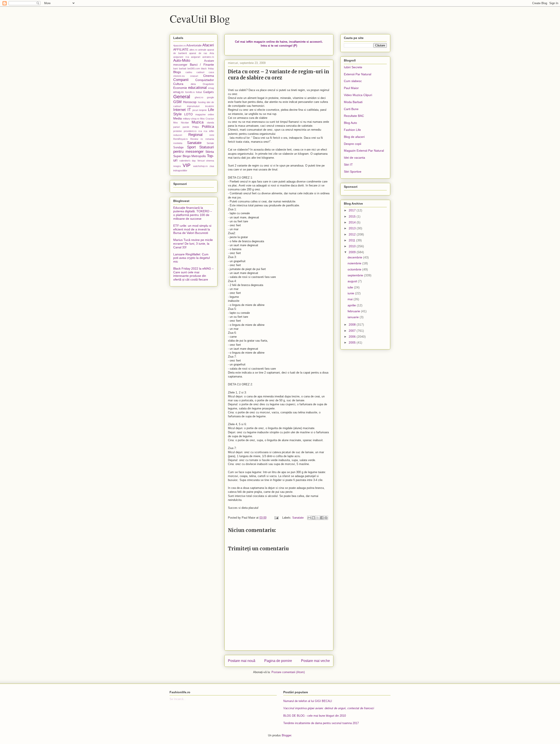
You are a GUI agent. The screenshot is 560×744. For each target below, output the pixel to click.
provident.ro (190, 131)
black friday (207, 68)
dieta (193, 84)
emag (211, 88)
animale (202, 49)
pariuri (176, 127)
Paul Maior (351, 88)
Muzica (197, 122)
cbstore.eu (179, 76)
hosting (202, 102)
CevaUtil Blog (200, 18)
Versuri (201, 160)
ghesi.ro (199, 97)
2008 (353, 324)
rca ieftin (209, 131)
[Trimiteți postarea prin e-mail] (276, 517)
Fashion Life (352, 130)
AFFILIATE (180, 49)
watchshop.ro (200, 166)
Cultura (178, 84)
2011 (352, 240)
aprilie (352, 305)
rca (200, 131)
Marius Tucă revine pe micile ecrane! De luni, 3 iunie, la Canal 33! (193, 243)
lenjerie (203, 110)
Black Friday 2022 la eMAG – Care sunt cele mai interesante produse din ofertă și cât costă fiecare (193, 274)
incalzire (209, 106)
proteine (177, 131)
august (353, 281)
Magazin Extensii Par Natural (364, 150)
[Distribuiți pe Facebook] (322, 518)
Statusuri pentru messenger (193, 149)
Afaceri (208, 45)
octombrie (355, 269)
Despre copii (352, 144)
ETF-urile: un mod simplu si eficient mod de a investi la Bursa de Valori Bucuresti (192, 229)
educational (197, 88)
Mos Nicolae (181, 122)
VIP (187, 165)
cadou (189, 72)
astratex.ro (208, 57)
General (181, 96)
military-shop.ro (191, 118)
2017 (353, 210)
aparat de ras (198, 53)
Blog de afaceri (354, 137)
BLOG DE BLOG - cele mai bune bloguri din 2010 (314, 715)
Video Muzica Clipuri (358, 95)
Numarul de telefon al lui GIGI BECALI (307, 701)
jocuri (195, 110)
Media (177, 118)
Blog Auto (350, 123)
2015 (353, 216)
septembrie (356, 275)
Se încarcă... (178, 699)
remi (211, 135)
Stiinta (209, 151)
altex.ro (193, 49)
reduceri (177, 135)
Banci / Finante (202, 64)
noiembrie (355, 263)
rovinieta (177, 143)
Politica (208, 127)
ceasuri (194, 76)
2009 (353, 252)
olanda (210, 122)
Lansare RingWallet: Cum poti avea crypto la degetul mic (191, 258)
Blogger (286, 735)
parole (186, 127)
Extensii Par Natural (357, 74)
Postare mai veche (315, 661)
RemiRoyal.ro (180, 139)
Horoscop (189, 102)
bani (175, 68)
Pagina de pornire (278, 661)
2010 (353, 246)
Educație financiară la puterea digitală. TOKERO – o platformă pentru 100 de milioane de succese (192, 213)
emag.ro (178, 92)
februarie (354, 311)
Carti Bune (351, 109)
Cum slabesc (353, 81)
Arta (212, 53)
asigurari (195, 57)
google (210, 97)
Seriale (210, 143)
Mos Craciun (207, 118)
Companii (181, 80)
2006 (353, 336)
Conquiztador (204, 80)
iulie (351, 287)
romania (209, 139)
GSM (177, 102)
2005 (353, 342)
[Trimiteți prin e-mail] (309, 518)
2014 (353, 222)
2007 (353, 330)
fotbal (199, 92)
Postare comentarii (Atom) (288, 672)
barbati (182, 68)
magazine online (204, 114)
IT (189, 110)
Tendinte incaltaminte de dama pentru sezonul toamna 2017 (321, 723)
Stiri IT (348, 164)
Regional (195, 135)
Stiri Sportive (352, 171)
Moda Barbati (353, 102)
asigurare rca (181, 57)
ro (202, 139)
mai (351, 299)
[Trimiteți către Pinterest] (326, 518)
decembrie (355, 257)
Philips (195, 127)
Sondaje (178, 147)
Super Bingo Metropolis (189, 156)
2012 (353, 234)
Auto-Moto (181, 60)
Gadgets (208, 92)
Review (194, 139)
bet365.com (193, 68)
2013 (353, 228)
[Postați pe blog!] (313, 518)
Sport (191, 147)
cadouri (200, 72)
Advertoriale (193, 45)
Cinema (208, 75)
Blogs (177, 72)
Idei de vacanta (354, 157)
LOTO (188, 114)
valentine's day (187, 160)
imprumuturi (193, 106)
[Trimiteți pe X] (317, 518)
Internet (179, 110)
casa (211, 72)
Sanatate (298, 517)
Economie (180, 87)
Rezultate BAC (354, 116)
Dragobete (208, 84)
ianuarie (354, 317)
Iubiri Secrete (353, 67)
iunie (351, 293)
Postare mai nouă (241, 661)
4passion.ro (179, 45)
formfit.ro (190, 92)
